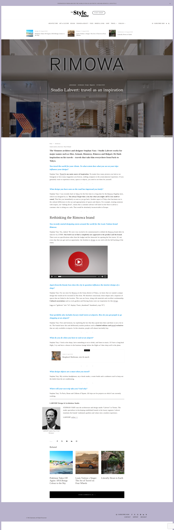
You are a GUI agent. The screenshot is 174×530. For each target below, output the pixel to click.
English (105, 286)
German (105, 283)
